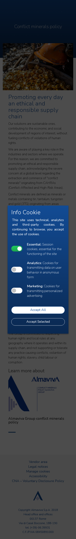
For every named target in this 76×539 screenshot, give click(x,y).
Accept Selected (38, 322)
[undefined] (16, 249)
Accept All (38, 310)
